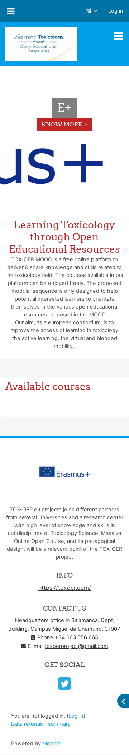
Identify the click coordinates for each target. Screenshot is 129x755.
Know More (62, 124)
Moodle (51, 743)
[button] (91, 11)
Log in (115, 11)
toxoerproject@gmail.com (76, 646)
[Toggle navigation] (119, 36)
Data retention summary (41, 724)
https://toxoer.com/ (64, 587)
